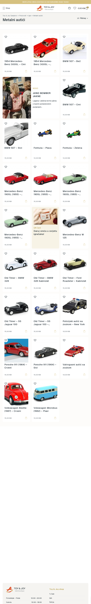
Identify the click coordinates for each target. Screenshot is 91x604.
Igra (50, 598)
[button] (26, 71)
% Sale (51, 594)
